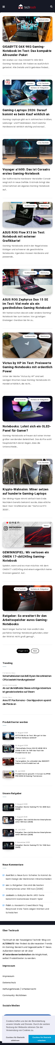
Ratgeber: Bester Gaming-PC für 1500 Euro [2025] (33, 846)
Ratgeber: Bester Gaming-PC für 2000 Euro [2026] (33, 808)
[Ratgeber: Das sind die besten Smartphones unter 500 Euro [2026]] (8, 820)
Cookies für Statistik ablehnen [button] (15, 1038)
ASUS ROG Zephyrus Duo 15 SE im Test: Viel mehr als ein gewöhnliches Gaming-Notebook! (27, 304)
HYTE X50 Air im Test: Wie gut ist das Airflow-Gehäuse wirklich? (30, 737)
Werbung (45, 206)
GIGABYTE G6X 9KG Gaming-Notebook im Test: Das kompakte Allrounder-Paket (27, 51)
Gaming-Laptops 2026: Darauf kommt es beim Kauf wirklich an (26, 112)
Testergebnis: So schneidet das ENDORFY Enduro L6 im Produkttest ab (32, 762)
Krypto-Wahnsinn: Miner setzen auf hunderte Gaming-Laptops (25, 491)
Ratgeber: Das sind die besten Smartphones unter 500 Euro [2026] (33, 821)
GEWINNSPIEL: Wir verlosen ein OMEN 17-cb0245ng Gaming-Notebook (26, 556)
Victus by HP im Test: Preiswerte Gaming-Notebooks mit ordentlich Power (27, 367)
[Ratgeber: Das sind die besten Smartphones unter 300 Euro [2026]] (8, 833)
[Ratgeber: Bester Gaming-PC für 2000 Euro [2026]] (8, 807)
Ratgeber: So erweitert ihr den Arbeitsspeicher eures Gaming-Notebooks (25, 620)
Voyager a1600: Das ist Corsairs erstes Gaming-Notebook (26, 171)
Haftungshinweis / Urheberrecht (19, 988)
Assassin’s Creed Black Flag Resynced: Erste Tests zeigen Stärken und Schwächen (27, 909)
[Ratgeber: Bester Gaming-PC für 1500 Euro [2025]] (8, 845)
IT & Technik (43, 83)
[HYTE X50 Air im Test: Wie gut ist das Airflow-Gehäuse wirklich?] (8, 736)
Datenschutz (9, 982)
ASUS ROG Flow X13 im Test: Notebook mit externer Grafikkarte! (24, 237)
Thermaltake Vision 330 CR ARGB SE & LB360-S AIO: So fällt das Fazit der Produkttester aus (31, 750)
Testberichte (43, 20)
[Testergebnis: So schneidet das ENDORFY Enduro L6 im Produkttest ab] (8, 761)
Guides (30, 83)
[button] (34, 1030)
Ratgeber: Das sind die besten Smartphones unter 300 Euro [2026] (33, 834)
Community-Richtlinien (14, 995)
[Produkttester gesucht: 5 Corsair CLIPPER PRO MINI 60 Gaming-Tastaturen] (8, 774)
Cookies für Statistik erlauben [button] (41, 1038)
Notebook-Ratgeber (40, 88)
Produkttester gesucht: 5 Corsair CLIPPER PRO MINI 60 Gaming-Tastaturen (33, 775)
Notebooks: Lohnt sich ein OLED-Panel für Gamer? (27, 428)
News (46, 525)
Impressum (8, 976)
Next (35, 651)
